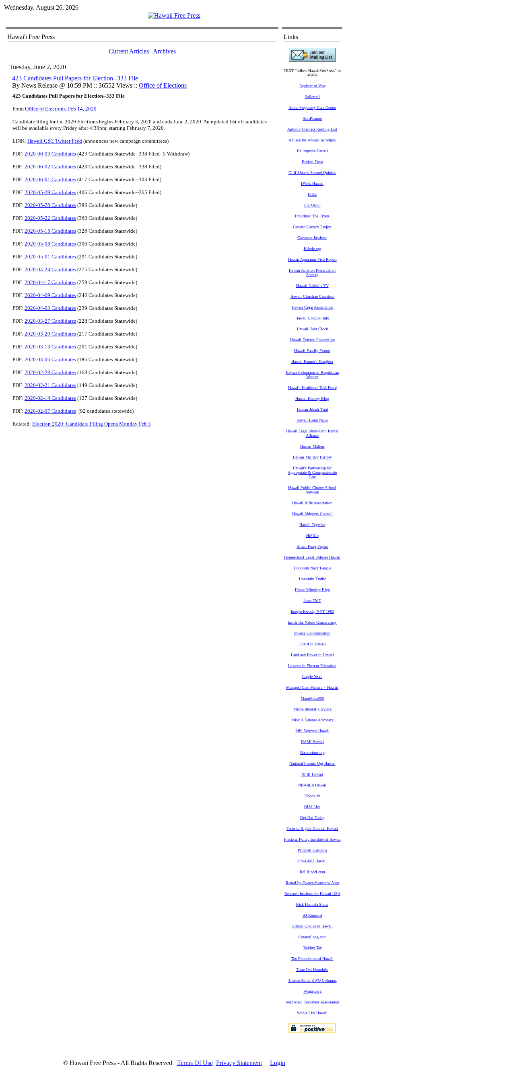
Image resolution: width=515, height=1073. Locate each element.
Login (277, 1062)
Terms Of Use (195, 1062)
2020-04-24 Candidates (50, 269)
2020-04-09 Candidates (50, 295)
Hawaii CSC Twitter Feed (54, 141)
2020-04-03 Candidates (50, 308)
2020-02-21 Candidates (50, 385)
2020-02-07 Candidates (50, 411)
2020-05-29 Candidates (50, 192)
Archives (164, 51)
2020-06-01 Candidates (50, 179)
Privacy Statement (239, 1062)
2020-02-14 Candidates (50, 398)
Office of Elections (163, 85)
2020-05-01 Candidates (50, 257)
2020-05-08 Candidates (50, 244)
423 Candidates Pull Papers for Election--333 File (75, 78)
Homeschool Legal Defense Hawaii (312, 557)
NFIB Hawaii (312, 774)
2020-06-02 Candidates (50, 167)
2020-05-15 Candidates (50, 231)
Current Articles (129, 51)
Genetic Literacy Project (312, 227)
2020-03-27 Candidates (50, 321)
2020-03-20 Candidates (50, 334)
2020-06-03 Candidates (50, 154)
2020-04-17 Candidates (50, 282)
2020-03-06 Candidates (50, 359)
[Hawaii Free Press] (174, 15)
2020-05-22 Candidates (50, 218)
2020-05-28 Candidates (50, 205)
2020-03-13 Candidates (50, 347)
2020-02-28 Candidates (50, 372)
